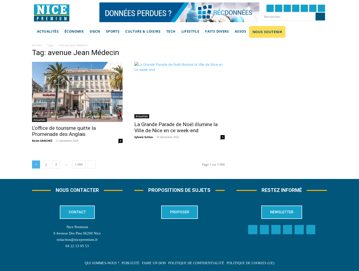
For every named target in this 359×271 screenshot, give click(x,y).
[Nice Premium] (51, 12)
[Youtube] (321, 8)
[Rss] (311, 229)
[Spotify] (299, 229)
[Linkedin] (313, 8)
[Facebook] (270, 8)
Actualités (39, 119)
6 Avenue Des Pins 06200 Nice (77, 233)
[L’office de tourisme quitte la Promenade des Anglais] (77, 92)
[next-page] (91, 164)
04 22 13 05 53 (77, 246)
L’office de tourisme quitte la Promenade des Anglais (64, 131)
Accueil (37, 45)
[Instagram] (287, 8)
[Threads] (295, 8)
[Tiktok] (304, 8)
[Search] (320, 16)
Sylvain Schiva (143, 137)
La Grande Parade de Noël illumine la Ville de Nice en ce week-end (176, 127)
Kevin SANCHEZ (42, 140)
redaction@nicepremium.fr (77, 240)
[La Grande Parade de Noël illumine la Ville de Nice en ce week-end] (179, 90)
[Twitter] (278, 8)
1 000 (79, 164)
